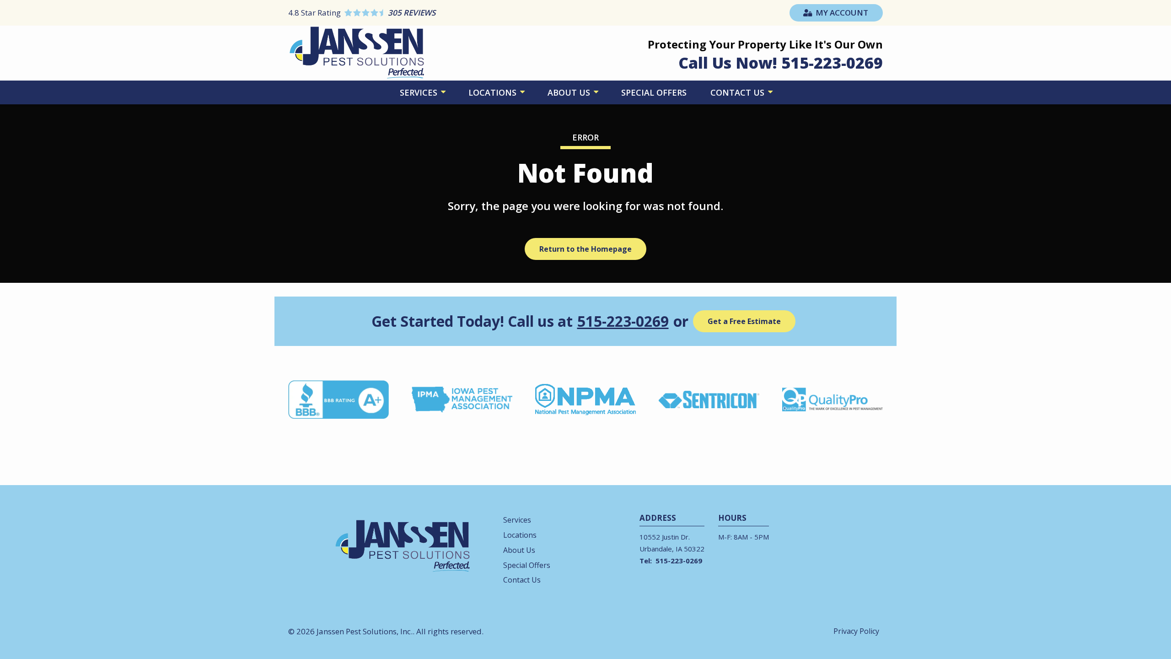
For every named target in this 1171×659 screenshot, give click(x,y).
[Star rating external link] (437, 12)
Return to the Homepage (585, 249)
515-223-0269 (623, 321)
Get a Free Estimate (744, 321)
